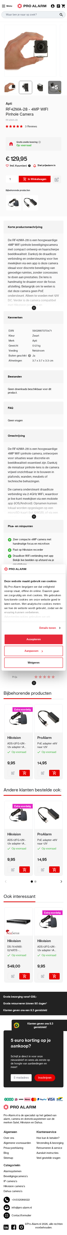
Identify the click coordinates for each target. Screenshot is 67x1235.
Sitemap (8, 1157)
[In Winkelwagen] (24, 773)
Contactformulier (21, 1215)
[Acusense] (11, 933)
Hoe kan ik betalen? (47, 1138)
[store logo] (33, 1109)
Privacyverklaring (13, 1148)
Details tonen (47, 628)
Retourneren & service (49, 1148)
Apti (34, 340)
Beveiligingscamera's (16, 1176)
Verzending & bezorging (49, 1143)
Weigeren (33, 662)
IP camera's (10, 1181)
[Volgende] (61, 881)
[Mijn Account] (53, 6)
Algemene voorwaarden (17, 1143)
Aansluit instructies (47, 1153)
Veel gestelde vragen (48, 1157)
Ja (33, 355)
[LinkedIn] (6, 1227)
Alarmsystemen (12, 1171)
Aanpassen (31, 650)
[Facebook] (13, 1227)
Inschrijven (44, 1077)
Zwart (35, 335)
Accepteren (33, 639)
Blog (6, 1153)
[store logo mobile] (32, 6)
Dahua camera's (13, 1191)
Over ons (9, 1138)
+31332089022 (21, 1199)
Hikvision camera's (14, 1186)
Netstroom (38, 350)
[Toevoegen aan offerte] (57, 179)
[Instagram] (21, 1227)
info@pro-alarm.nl (22, 1207)
